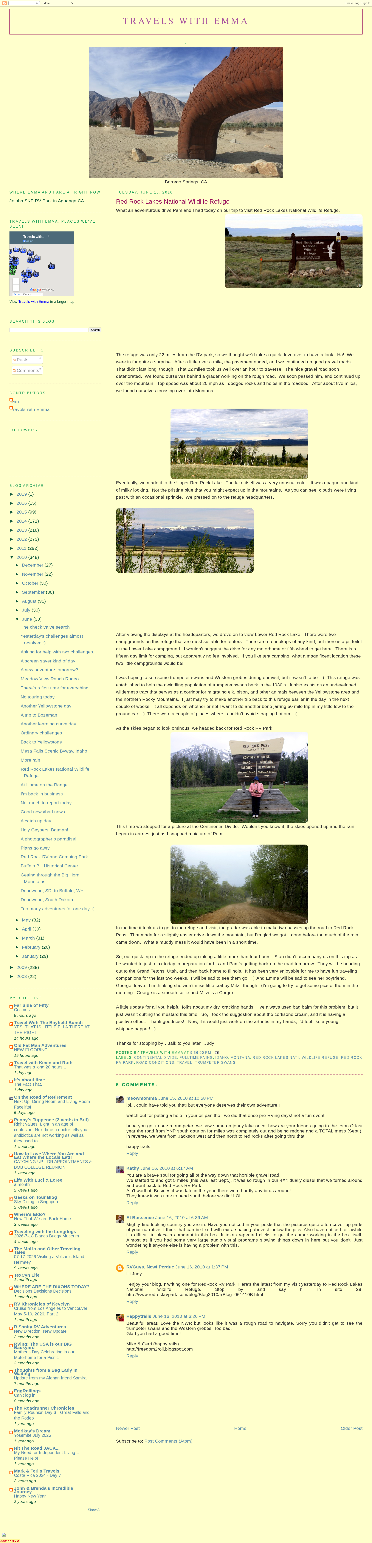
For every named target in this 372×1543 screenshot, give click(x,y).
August (30, 601)
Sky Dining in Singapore (36, 1201)
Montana (240, 1057)
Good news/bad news (43, 811)
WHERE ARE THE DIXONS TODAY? (52, 1286)
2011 (22, 548)
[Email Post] (216, 1052)
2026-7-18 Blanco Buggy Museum (46, 1236)
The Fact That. (28, 1084)
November (33, 574)
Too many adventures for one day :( (57, 908)
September (34, 592)
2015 (22, 511)
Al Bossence (140, 1217)
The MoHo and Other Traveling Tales (47, 1250)
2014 (22, 520)
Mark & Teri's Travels (36, 1470)
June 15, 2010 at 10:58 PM (186, 1098)
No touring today (38, 696)
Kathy (132, 1168)
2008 (22, 976)
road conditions (155, 1062)
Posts (22, 359)
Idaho (221, 1057)
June (27, 619)
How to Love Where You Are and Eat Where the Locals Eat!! (49, 1155)
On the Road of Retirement (43, 1097)
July (27, 610)
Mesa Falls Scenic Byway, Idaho (54, 750)
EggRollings (27, 1390)
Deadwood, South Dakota (47, 899)
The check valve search (45, 627)
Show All (94, 1510)
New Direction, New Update (40, 1331)
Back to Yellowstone (41, 741)
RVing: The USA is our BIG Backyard (43, 1346)
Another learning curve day (48, 723)
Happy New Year (30, 1496)
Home (240, 1428)
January (31, 956)
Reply (132, 1153)
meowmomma (141, 1098)
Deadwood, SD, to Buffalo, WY (52, 890)
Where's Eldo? (30, 1214)
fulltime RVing (196, 1057)
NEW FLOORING (31, 1049)
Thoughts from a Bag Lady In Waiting (46, 1372)
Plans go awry (35, 847)
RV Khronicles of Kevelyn (42, 1303)
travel (184, 1062)
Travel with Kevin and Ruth (43, 1062)
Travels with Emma (186, 20)
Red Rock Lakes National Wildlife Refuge (172, 201)
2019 (22, 494)
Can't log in (24, 1395)
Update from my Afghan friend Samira (50, 1378)
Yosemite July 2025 (32, 1435)
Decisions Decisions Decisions (42, 1291)
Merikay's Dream (32, 1430)
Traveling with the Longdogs (45, 1231)
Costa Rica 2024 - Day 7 (37, 1475)
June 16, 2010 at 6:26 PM (179, 1316)
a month (22, 1184)
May (27, 919)
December (33, 564)
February (32, 947)
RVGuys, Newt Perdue (150, 1266)
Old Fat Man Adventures (40, 1045)
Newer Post (128, 1428)
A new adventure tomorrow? (49, 669)
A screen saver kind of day (48, 660)
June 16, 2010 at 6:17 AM (166, 1168)
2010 (22, 557)
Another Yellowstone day (46, 705)
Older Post (352, 1428)
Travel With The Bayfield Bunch (48, 1022)
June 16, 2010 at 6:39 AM (181, 1217)
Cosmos (22, 1009)
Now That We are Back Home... (44, 1218)
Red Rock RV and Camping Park (54, 856)
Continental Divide (155, 1057)
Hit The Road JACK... (37, 1448)
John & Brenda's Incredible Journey (43, 1490)
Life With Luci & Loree (38, 1180)
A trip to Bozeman (39, 714)
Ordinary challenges (41, 732)
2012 (22, 539)
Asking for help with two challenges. (57, 651)
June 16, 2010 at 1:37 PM (201, 1266)
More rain (30, 759)
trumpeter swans (215, 1062)
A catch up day (36, 820)
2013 (22, 530)
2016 (22, 503)
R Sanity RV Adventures (40, 1326)
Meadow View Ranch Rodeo (50, 678)
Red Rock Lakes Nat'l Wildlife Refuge (295, 1057)
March (29, 937)
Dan (15, 401)
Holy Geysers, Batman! (44, 829)
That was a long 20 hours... (40, 1067)
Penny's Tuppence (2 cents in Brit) (51, 1119)
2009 (22, 967)
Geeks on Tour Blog (35, 1197)
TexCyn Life (27, 1275)
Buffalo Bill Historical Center (49, 865)
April (27, 928)
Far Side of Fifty (31, 1005)
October (31, 583)
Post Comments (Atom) (168, 1440)
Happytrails (138, 1316)
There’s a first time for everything (54, 687)
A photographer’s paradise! (48, 838)
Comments (27, 370)
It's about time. (30, 1079)
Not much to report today (46, 802)
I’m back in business (42, 793)
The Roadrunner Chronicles (44, 1408)
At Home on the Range (44, 784)
